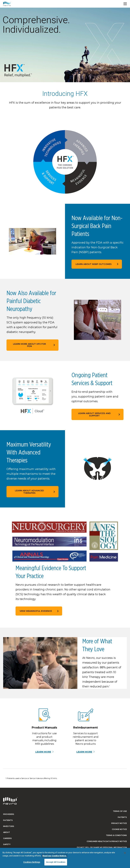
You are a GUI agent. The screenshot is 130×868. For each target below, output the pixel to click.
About (6, 832)
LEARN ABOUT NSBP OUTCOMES (94, 264)
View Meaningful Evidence (36, 611)
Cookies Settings (31, 862)
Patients (8, 820)
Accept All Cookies (55, 862)
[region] (65, 858)
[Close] (124, 852)
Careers (7, 838)
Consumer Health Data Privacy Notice (107, 841)
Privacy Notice (119, 823)
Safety (6, 844)
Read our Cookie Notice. (54, 856)
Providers (8, 814)
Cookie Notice (119, 829)
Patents (122, 817)
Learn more (43, 752)
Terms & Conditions (116, 835)
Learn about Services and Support (94, 414)
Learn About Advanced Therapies (29, 491)
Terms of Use (120, 811)
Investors (8, 826)
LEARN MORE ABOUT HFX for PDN (29, 345)
